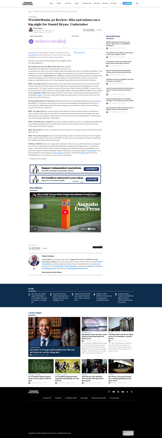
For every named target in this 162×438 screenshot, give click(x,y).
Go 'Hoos (37, 374)
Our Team (114, 3)
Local (111, 332)
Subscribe (97, 3)
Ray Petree (114, 382)
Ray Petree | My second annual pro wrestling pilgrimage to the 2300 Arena (119, 379)
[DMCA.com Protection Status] (128, 433)
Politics (59, 3)
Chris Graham (48, 256)
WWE (63, 90)
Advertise (105, 3)
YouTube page (58, 266)
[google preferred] (89, 30)
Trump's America (35, 347)
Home (29, 11)
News (51, 3)
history (52, 57)
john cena (96, 101)
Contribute (127, 3)
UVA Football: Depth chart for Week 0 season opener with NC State (39, 379)
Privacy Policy (114, 398)
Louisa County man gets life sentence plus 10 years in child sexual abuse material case (120, 89)
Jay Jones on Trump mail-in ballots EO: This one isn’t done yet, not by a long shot (52, 351)
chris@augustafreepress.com (77, 268)
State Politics (87, 332)
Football (32, 374)
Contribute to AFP (71, 398)
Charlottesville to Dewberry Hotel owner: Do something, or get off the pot (120, 336)
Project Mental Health (99, 398)
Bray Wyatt (58, 153)
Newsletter (84, 398)
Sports (77, 3)
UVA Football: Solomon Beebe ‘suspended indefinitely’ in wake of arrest (67, 379)
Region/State (33, 17)
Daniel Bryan (32, 55)
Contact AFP (47, 398)
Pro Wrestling (97, 247)
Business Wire (87, 3)
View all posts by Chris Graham (52, 272)
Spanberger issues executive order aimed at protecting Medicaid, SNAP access (94, 336)
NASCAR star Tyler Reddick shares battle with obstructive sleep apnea (93, 379)
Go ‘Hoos (68, 3)
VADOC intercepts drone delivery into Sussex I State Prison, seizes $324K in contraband (118, 43)
